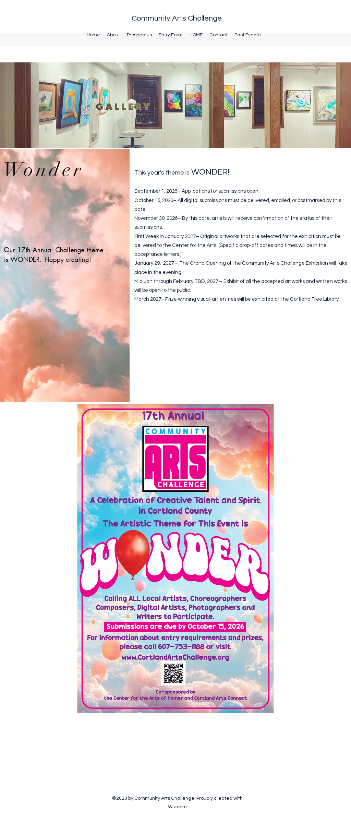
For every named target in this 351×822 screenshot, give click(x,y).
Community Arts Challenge (177, 18)
